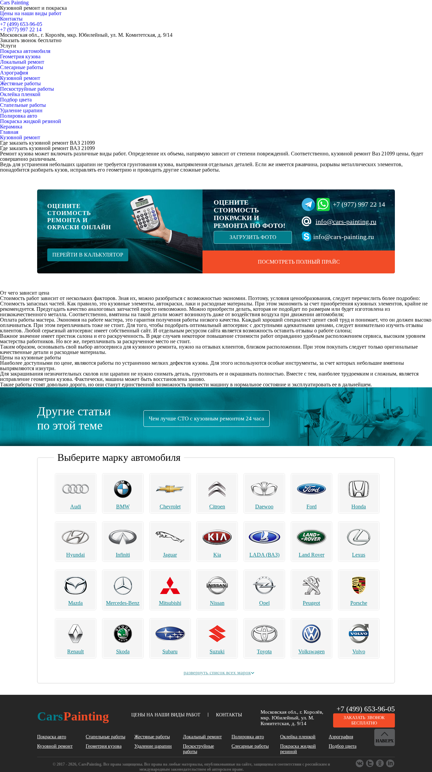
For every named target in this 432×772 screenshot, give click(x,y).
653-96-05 (21, 24)
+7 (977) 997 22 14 (359, 204)
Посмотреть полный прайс (299, 262)
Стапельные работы (23, 105)
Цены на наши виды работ (30, 13)
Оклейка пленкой (20, 94)
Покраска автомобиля (25, 51)
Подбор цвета (16, 99)
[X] (380, 764)
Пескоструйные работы (27, 89)
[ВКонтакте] (360, 764)
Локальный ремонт (22, 62)
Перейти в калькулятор (87, 255)
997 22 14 (21, 29)
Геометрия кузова (20, 56)
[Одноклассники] (370, 764)
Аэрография (14, 73)
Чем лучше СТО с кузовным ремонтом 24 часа (206, 418)
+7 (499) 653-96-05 (365, 709)
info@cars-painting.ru (346, 221)
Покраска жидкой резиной (30, 121)
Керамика (11, 126)
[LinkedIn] (390, 764)
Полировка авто (18, 116)
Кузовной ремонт (20, 78)
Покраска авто (51, 736)
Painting (73, 716)
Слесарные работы (21, 67)
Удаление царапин (21, 110)
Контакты (11, 19)
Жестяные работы (20, 83)
